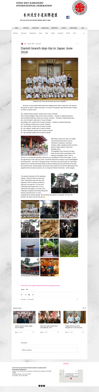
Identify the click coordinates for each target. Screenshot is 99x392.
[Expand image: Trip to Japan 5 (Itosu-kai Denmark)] (30, 248)
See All (84, 308)
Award (46, 33)
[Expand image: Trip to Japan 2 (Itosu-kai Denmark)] (30, 228)
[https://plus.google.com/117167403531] (39, 386)
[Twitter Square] (42, 386)
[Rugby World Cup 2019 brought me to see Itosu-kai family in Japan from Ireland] (74, 317)
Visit (27, 289)
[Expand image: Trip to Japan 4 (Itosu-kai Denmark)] (69, 228)
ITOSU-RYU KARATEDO (29, 3)
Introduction (60, 33)
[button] (26, 28)
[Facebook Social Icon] (67, 17)
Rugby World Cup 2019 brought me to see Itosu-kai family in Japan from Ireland (73, 326)
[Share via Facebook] (21, 294)
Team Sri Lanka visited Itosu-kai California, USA (49, 326)
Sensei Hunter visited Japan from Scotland (23, 326)
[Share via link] (33, 294)
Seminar (53, 33)
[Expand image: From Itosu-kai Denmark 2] (49, 209)
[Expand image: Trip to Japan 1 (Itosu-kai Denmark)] (69, 209)
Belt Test (68, 33)
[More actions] (77, 44)
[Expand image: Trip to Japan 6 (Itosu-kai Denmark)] (49, 248)
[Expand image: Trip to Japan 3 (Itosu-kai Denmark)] (49, 228)
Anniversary (23, 33)
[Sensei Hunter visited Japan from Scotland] (24, 317)
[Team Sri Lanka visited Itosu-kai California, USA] (49, 317)
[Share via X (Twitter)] (25, 294)
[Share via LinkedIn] (29, 294)
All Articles (15, 33)
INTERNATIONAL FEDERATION (34, 5)
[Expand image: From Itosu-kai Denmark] (30, 209)
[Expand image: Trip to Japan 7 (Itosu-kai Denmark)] (69, 248)
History (40, 33)
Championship (32, 33)
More (74, 33)
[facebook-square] (44, 386)
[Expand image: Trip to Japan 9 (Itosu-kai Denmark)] (49, 267)
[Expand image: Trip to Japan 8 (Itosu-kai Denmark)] (30, 267)
